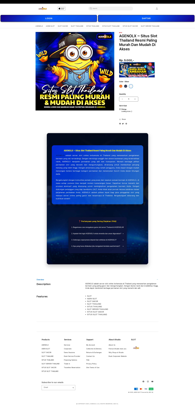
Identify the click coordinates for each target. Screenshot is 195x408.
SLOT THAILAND (48, 356)
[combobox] (110, 8)
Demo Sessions (69, 352)
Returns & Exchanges (94, 352)
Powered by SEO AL (147, 392)
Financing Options (70, 360)
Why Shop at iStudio (116, 352)
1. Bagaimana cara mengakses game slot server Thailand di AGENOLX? (97, 227)
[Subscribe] (73, 387)
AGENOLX (60, 155)
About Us (112, 345)
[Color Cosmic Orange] (120, 86)
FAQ (87, 360)
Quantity (122, 94)
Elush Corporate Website (118, 356)
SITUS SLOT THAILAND (50, 371)
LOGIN (48, 18)
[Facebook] (120, 124)
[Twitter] (123, 124)
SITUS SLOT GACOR (49, 367)
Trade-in (67, 364)
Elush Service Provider (72, 356)
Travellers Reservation (72, 367)
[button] (39, 26)
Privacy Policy (91, 364)
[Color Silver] (131, 86)
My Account (90, 345)
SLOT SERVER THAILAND (51, 364)
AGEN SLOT (46, 349)
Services (67, 345)
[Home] (43, 8)
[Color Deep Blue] (125, 86)
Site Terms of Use (92, 367)
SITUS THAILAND (48, 360)
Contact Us (90, 356)
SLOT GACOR (46, 352)
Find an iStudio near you (117, 349)
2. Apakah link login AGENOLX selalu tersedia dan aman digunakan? (96, 233)
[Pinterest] (126, 124)
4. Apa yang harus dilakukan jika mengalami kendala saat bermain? (95, 246)
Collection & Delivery (94, 349)
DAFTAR (146, 18)
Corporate (67, 349)
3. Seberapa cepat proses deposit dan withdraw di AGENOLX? (93, 240)
